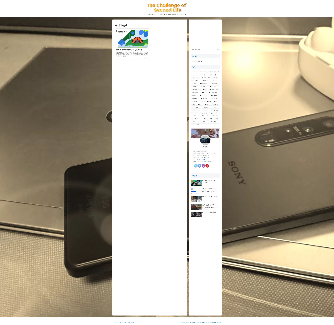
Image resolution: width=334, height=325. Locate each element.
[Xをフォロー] (196, 166)
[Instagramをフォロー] (203, 166)
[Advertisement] (150, 75)
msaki (205, 147)
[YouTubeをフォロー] (207, 166)
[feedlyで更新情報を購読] (211, 166)
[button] (218, 50)
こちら (205, 157)
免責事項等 (131, 322)
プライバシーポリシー (120, 322)
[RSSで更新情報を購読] (214, 166)
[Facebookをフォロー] (199, 166)
